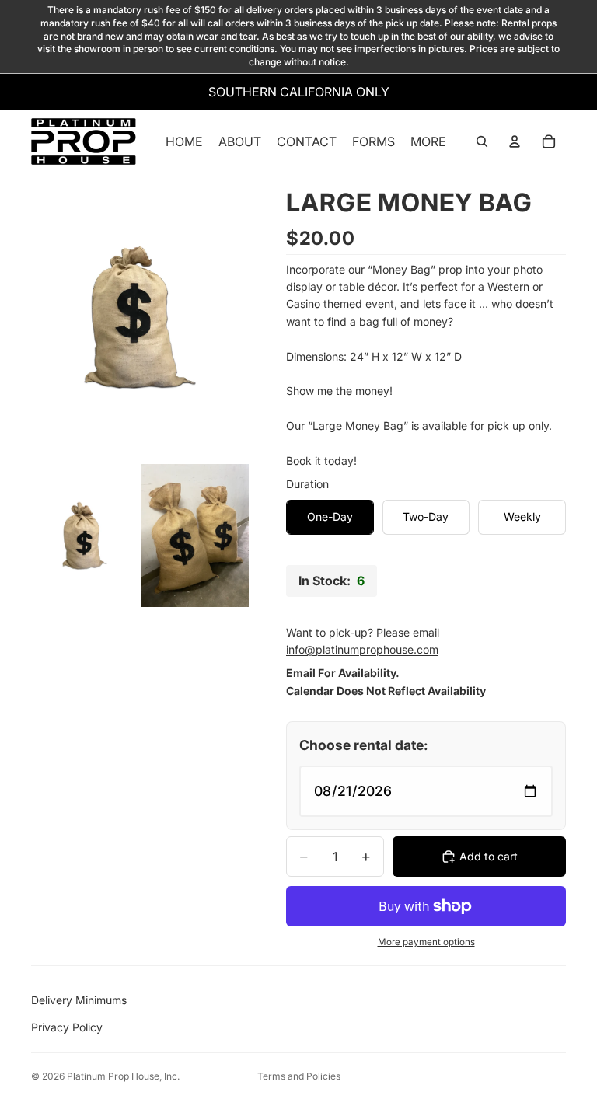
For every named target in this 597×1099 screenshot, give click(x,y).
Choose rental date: (363, 745)
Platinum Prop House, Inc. (123, 1076)
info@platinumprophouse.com (362, 649)
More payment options (426, 942)
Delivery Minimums (79, 1000)
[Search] (482, 141)
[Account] (515, 141)
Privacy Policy (67, 1027)
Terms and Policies (298, 1076)
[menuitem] (428, 141)
